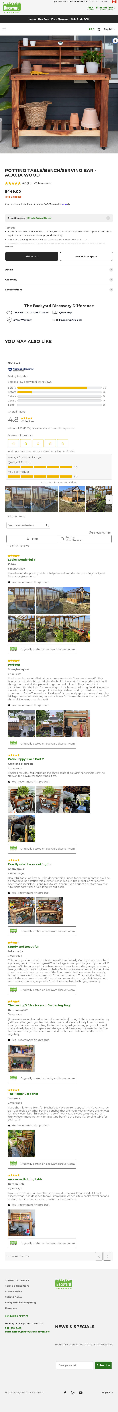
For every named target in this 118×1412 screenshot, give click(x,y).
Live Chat (93, 1)
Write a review (42, 183)
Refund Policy (13, 1296)
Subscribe (103, 1365)
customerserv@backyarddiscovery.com (28, 1332)
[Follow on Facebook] (65, 1393)
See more (9, 246)
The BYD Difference (17, 1280)
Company (11, 1308)
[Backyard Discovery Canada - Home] (29, 8)
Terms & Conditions (17, 1285)
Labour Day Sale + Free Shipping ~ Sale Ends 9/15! (59, 19)
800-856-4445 (78, 1)
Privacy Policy (13, 1291)
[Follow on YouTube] (81, 1393)
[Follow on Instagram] (73, 1393)
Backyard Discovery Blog (20, 1302)
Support (104, 1)
